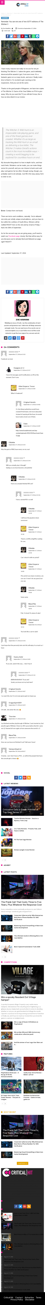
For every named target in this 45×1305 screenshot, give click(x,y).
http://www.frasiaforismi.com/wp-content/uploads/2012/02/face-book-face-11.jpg (29, 433)
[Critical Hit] (22, 2)
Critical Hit (8, 1297)
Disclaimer (29, 1299)
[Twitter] (20, 778)
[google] (15, 36)
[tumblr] (30, 36)
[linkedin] (26, 36)
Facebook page (14, 236)
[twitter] (11, 36)
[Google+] (25, 778)
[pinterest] (22, 36)
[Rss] (29, 778)
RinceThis (32, 604)
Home (3, 13)
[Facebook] (16, 778)
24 (15, 30)
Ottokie (12, 442)
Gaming (9, 13)
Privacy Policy (17, 1299)
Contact (19, 1297)
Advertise (29, 1297)
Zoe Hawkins (7, 28)
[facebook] (8, 36)
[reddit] (19, 36)
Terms (38, 1297)
